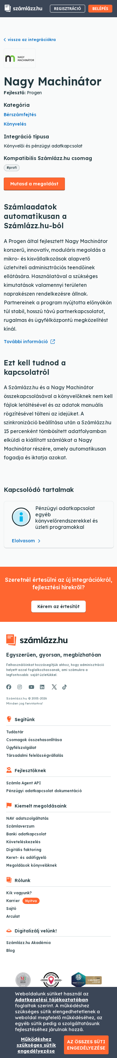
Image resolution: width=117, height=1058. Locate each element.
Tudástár (14, 732)
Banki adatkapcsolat (26, 834)
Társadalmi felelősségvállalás (34, 755)
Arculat (13, 916)
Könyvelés (15, 124)
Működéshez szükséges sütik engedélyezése (36, 1045)
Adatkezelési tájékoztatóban (51, 1000)
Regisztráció (67, 8)
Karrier (21, 900)
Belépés (100, 8)
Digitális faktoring (23, 849)
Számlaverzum (20, 826)
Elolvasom (24, 541)
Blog (10, 950)
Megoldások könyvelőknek (31, 865)
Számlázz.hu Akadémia (28, 942)
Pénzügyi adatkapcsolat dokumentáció (44, 790)
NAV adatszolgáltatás (27, 818)
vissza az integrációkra (32, 39)
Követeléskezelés (23, 841)
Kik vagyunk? (19, 892)
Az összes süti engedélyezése (86, 1045)
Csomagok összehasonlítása (34, 739)
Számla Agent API (23, 783)
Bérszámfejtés (20, 114)
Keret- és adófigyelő (26, 857)
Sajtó (11, 908)
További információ (26, 341)
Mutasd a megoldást (34, 184)
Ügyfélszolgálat (21, 747)
